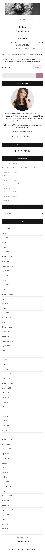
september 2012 (7, 510)
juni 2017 (5, 275)
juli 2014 (4, 407)
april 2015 (5, 364)
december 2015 (7, 327)
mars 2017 (5, 285)
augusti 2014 (6, 402)
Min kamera (18, 537)
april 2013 (5, 477)
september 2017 (7, 266)
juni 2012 (5, 524)
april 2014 (5, 421)
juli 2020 (4, 233)
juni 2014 (5, 411)
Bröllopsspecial (7, 176)
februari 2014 (6, 430)
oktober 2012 (6, 505)
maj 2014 (5, 416)
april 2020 (5, 247)
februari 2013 (6, 486)
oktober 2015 (6, 336)
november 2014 (7, 388)
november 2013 (7, 444)
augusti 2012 (6, 515)
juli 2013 (4, 463)
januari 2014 (6, 435)
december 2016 (7, 294)
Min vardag (22, 38)
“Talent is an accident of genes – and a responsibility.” (22, 43)
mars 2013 (5, 482)
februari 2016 (6, 318)
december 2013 (7, 440)
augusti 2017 (6, 271)
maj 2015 (5, 360)
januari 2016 (6, 322)
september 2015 (7, 341)
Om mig (28, 537)
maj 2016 (5, 303)
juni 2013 (5, 468)
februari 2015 (6, 374)
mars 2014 (5, 425)
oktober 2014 (6, 393)
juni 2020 (5, 238)
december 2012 (7, 496)
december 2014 (7, 383)
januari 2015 (6, 379)
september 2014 (7, 397)
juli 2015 (4, 350)
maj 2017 (5, 280)
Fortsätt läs (37, 67)
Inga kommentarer (31, 48)
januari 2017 (6, 289)
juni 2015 (5, 355)
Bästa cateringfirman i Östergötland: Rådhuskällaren (19, 167)
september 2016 (7, 299)
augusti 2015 (6, 346)
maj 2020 (5, 243)
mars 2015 (5, 369)
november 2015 (7, 332)
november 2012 (7, 500)
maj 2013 (5, 472)
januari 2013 (6, 491)
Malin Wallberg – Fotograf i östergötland (22, 549)
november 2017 (7, 261)
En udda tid (6, 200)
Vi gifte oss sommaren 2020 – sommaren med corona (20, 184)
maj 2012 (5, 529)
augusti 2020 (6, 228)
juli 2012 (4, 519)
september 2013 (7, 454)
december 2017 (7, 257)
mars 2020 (5, 252)
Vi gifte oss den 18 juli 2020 (11, 192)
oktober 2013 (6, 449)
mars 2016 (5, 313)
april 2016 (5, 308)
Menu (23, 27)
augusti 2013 (6, 458)
